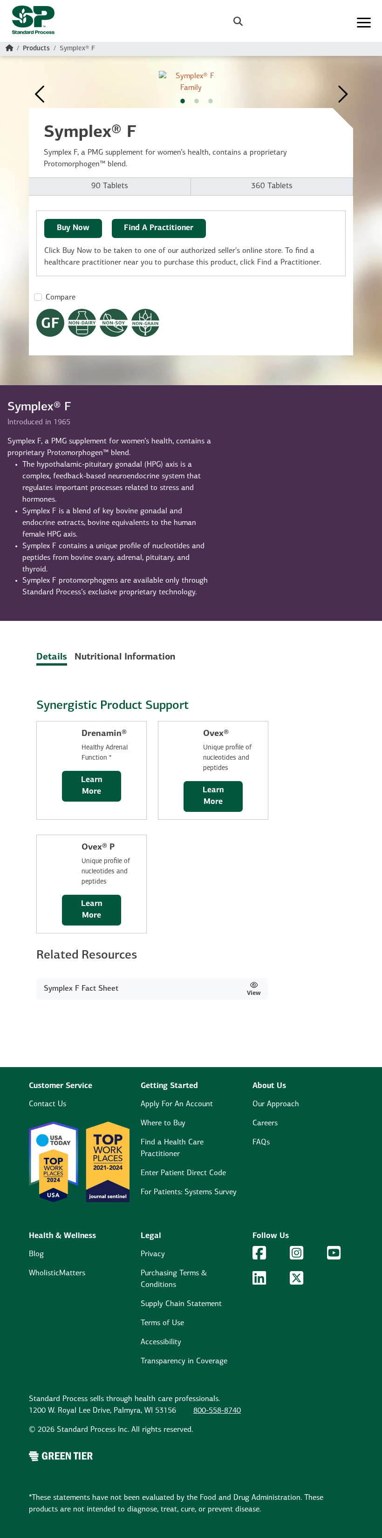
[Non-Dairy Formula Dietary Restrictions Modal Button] (82, 323)
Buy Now (73, 228)
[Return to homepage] (29, 23)
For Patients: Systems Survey (189, 1192)
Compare (60, 297)
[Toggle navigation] (364, 22)
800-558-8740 (217, 1411)
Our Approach (275, 1104)
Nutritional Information (125, 657)
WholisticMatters (57, 1273)
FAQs (261, 1142)
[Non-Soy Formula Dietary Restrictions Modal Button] (114, 323)
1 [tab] (182, 101)
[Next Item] (342, 89)
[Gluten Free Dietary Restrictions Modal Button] (50, 323)
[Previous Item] (40, 89)
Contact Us (47, 1104)
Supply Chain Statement (181, 1304)
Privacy (153, 1254)
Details (51, 657)
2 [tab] (196, 101)
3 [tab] (210, 101)
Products (36, 48)
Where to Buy (163, 1123)
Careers (265, 1123)
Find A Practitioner (158, 228)
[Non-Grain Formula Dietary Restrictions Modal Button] (145, 323)
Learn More (91, 786)
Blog (36, 1254)
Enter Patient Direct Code (183, 1173)
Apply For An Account (177, 1104)
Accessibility (161, 1342)
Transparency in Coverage (184, 1361)
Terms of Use (162, 1323)
